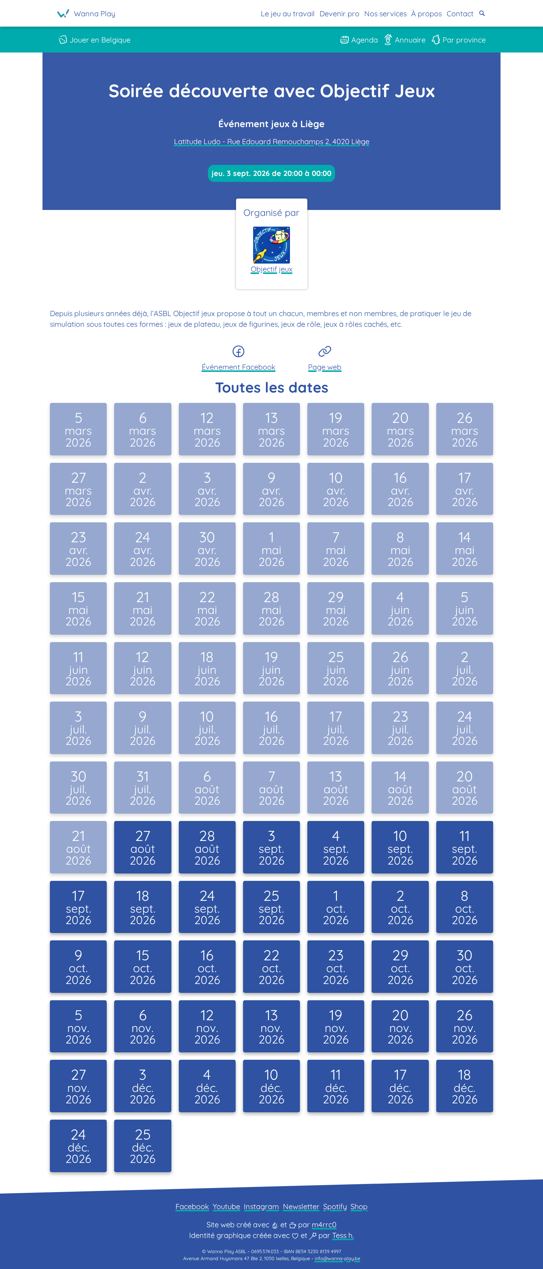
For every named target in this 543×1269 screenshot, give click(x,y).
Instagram (261, 1206)
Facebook (192, 1206)
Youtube (226, 1206)
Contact (460, 13)
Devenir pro (339, 13)
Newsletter (301, 1206)
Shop (359, 1206)
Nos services (385, 13)
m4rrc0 (324, 1224)
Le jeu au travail (288, 13)
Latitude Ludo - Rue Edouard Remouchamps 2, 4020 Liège (271, 141)
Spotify (335, 1206)
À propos (426, 13)
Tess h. (343, 1235)
